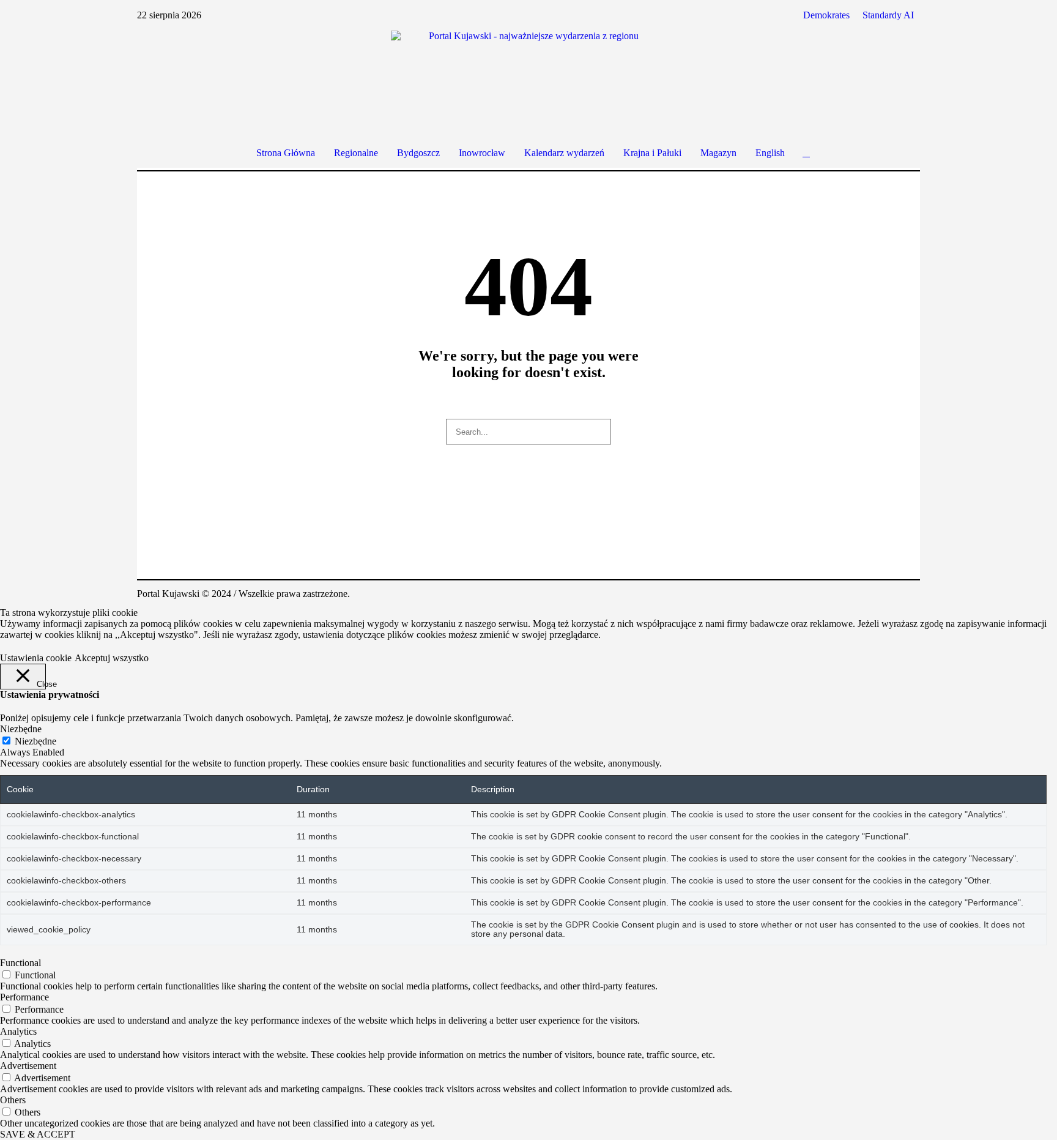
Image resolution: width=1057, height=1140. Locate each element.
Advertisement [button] (28, 1065)
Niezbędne (35, 741)
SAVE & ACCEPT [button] (37, 1134)
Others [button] (13, 1100)
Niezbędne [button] (21, 729)
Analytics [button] (18, 1031)
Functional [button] (20, 963)
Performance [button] (24, 997)
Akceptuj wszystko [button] (112, 658)
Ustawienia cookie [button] (36, 658)
